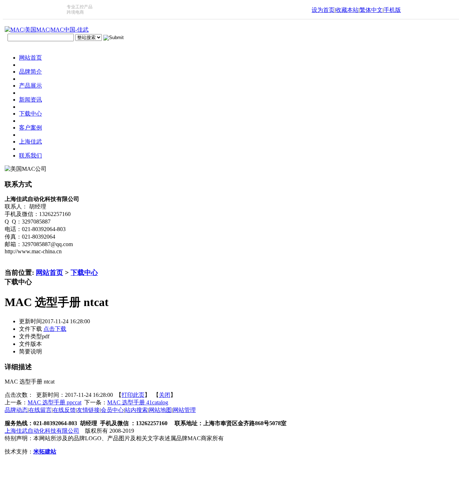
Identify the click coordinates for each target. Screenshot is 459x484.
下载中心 (84, 272)
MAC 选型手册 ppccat (54, 402)
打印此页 (133, 395)
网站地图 (160, 410)
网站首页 (49, 272)
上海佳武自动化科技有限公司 (42, 431)
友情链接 (88, 410)
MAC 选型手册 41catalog (137, 402)
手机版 (392, 10)
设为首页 (323, 10)
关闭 (164, 395)
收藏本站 (347, 10)
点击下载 (54, 329)
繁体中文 (371, 10)
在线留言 (40, 410)
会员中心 (112, 410)
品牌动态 (16, 410)
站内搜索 (136, 410)
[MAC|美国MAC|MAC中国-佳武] (47, 30)
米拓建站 (44, 451)
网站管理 (184, 410)
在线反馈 (64, 410)
